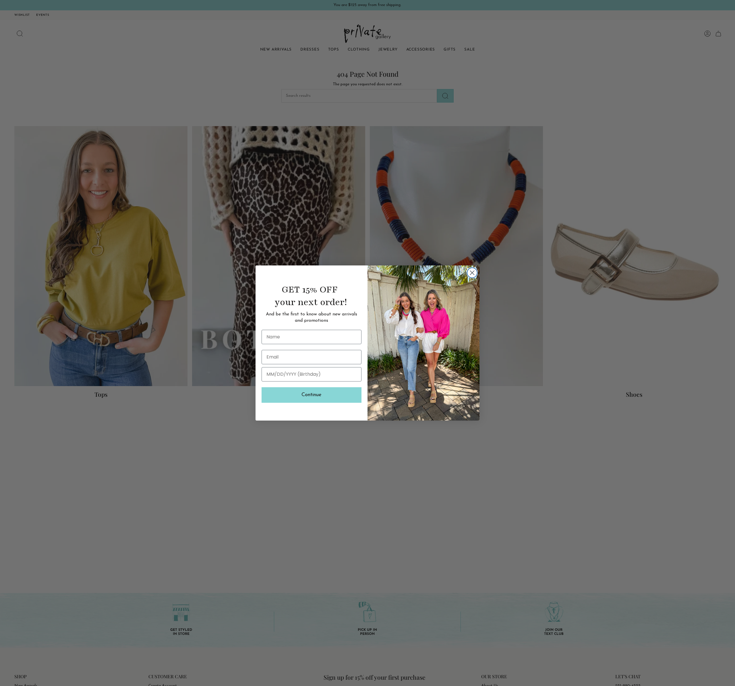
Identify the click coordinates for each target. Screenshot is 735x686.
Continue (311, 395)
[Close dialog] (472, 273)
